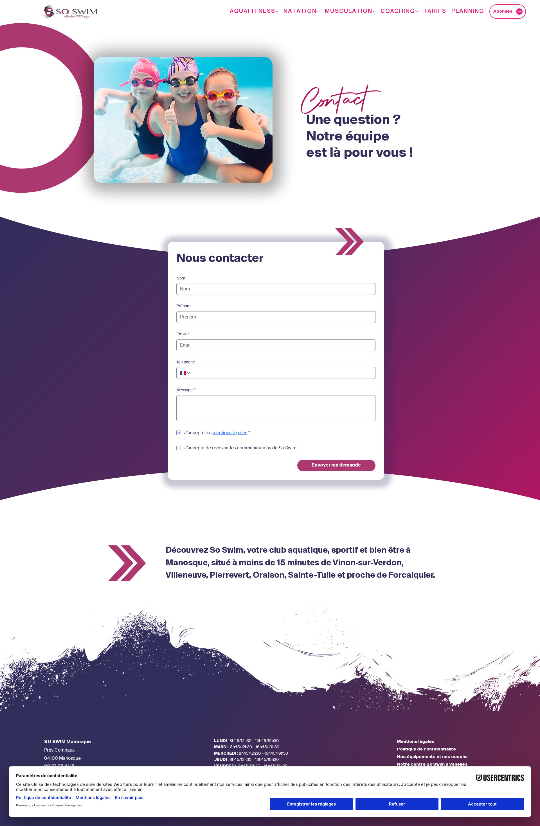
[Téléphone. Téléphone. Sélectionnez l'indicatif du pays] (185, 373)
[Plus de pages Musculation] (374, 11)
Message (185, 390)
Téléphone (185, 362)
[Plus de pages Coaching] (416, 11)
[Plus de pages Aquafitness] (277, 11)
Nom (180, 278)
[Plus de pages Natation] (318, 11)
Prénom (183, 306)
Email (182, 334)
